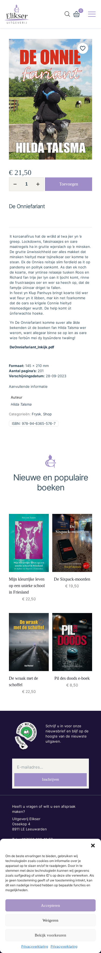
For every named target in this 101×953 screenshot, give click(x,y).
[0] (76, 14)
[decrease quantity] (15, 184)
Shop (47, 414)
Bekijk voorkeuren (50, 935)
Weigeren (50, 920)
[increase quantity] (38, 184)
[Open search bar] (67, 13)
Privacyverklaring (34, 946)
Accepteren (50, 905)
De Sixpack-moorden (72, 579)
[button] (93, 845)
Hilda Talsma (21, 404)
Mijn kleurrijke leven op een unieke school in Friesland (27, 585)
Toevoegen (68, 184)
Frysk (36, 414)
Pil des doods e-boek (72, 678)
